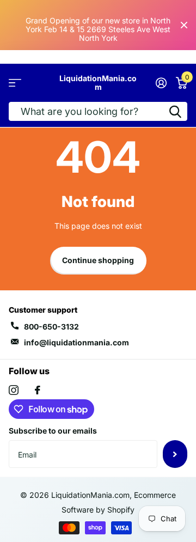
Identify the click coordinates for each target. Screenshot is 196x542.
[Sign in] (161, 83)
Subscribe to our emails (53, 430)
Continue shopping (98, 260)
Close (184, 25)
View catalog (15, 83)
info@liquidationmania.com (76, 342)
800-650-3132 (51, 326)
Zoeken (175, 111)
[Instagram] (14, 390)
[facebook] (37, 390)
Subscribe (175, 453)
